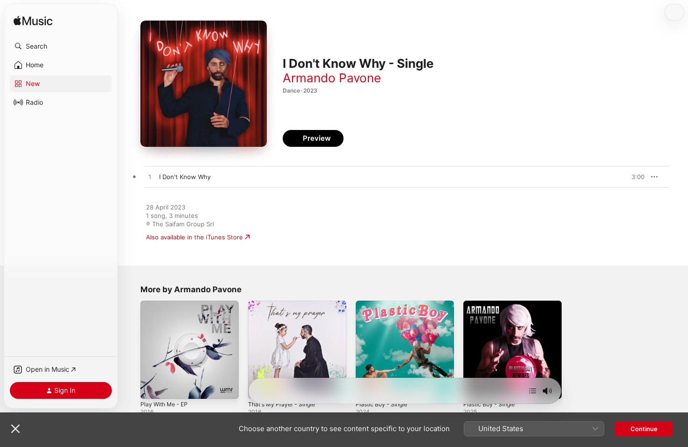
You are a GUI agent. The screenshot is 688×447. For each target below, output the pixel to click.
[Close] (15, 429)
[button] (60, 46)
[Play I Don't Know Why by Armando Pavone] (149, 177)
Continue (644, 429)
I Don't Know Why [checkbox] (185, 176)
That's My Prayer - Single (285, 304)
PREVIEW (634, 177)
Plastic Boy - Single (383, 304)
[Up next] (532, 390)
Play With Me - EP (166, 304)
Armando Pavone (332, 78)
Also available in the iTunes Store (194, 237)
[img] (33, 21)
